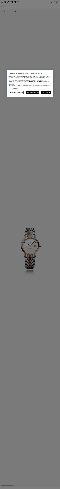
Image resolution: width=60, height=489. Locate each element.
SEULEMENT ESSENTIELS (33, 92)
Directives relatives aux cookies (36, 81)
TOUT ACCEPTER (46, 92)
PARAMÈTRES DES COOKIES (16, 92)
